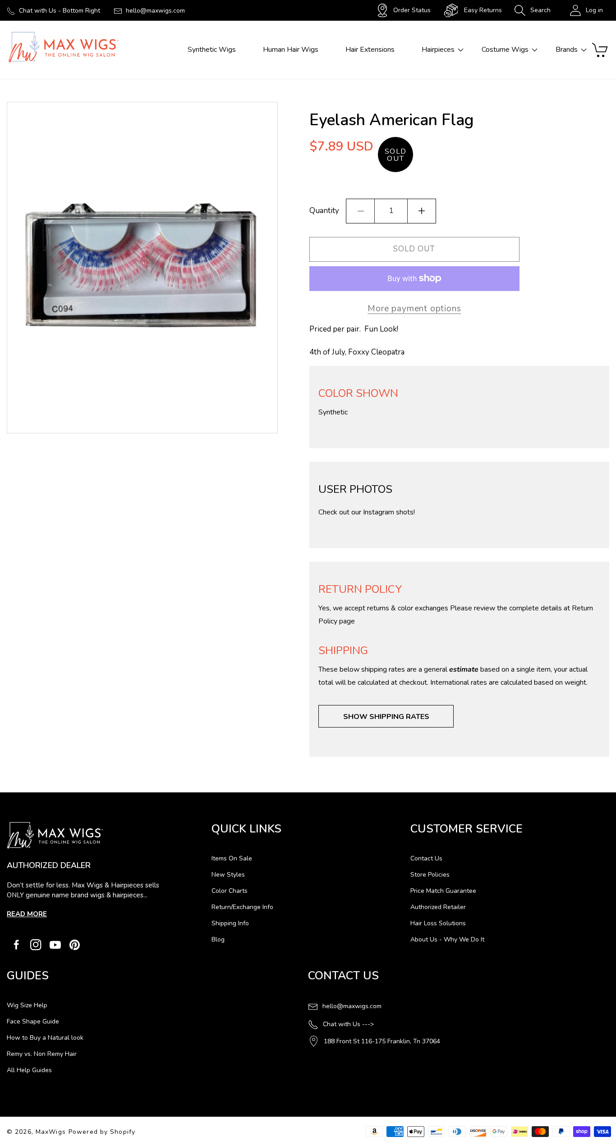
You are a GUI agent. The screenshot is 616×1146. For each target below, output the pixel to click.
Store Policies (430, 874)
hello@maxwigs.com (155, 10)
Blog (218, 939)
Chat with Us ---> (348, 1024)
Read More (27, 914)
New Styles (228, 874)
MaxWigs (51, 1132)
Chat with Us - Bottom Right (59, 10)
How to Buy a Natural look (45, 1037)
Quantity (324, 210)
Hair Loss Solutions (438, 923)
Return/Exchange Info (242, 907)
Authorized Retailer (438, 907)
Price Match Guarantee (443, 891)
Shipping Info (230, 923)
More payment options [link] (414, 308)
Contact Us (426, 858)
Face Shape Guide (33, 1021)
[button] (532, 10)
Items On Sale (231, 858)
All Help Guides (29, 1070)
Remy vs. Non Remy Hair (42, 1054)
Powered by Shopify (102, 1132)
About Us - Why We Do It (447, 939)
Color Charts (229, 891)
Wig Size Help (27, 1005)
